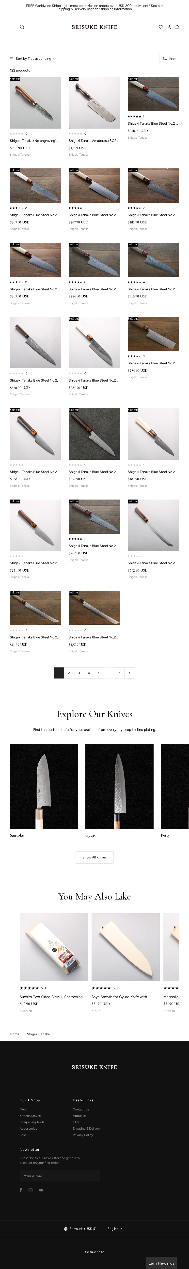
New (23, 1109)
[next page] (130, 673)
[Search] (22, 27)
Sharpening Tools (32, 1122)
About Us (79, 1116)
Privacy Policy (83, 1135)
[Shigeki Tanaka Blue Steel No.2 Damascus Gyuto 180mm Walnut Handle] (94, 260)
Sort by (33, 58)
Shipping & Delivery (87, 1128)
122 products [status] (20, 70)
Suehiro (26, 1010)
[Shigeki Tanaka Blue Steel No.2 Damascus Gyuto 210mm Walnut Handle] (153, 260)
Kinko (96, 1010)
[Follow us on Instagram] (30, 1190)
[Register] (94, 1176)
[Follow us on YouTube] (41, 1190)
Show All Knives (94, 857)
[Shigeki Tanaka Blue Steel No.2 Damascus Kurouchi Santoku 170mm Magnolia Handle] (94, 342)
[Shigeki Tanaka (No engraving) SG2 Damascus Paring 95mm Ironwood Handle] (35, 103)
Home (14, 1034)
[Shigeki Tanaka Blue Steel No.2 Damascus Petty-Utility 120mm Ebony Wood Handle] (35, 433)
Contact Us (81, 1109)
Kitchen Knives (30, 1116)
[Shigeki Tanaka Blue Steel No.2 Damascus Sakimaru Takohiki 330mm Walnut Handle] (94, 608)
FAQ (76, 1122)
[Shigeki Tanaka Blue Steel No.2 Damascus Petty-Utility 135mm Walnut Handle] (94, 433)
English (113, 1229)
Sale (23, 1135)
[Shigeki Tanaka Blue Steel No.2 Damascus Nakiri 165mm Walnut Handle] (153, 334)
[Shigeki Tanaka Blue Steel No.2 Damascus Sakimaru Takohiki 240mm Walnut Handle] (153, 525)
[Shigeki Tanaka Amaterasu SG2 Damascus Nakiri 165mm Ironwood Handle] (94, 103)
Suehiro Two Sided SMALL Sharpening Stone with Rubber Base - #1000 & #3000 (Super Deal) (51, 997)
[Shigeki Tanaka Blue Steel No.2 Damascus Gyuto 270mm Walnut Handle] (35, 342)
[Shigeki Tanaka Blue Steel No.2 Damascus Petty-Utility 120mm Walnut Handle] (35, 525)
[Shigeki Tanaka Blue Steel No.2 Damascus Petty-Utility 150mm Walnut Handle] (94, 517)
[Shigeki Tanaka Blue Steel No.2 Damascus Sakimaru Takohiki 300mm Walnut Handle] (35, 608)
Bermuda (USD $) (82, 1229)
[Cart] (177, 27)
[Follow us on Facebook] (20, 1190)
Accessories (28, 1128)
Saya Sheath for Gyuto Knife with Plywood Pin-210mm (119, 997)
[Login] (169, 27)
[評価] (160, 27)
